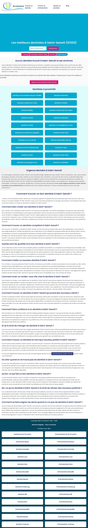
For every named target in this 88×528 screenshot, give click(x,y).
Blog (67, 6)
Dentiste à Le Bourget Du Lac (27, 162)
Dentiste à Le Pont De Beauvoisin (27, 148)
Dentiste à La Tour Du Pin (27, 140)
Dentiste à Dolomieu (61, 118)
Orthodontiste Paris (66, 464)
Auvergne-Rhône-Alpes (39, 54)
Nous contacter (50, 425)
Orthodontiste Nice (65, 502)
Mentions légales (38, 425)
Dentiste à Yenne (27, 125)
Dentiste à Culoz (27, 155)
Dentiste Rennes (22, 517)
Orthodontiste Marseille (65, 472)
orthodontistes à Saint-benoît (62, 354)
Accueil (25, 54)
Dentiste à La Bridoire (60, 162)
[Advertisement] (44, 28)
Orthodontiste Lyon (65, 457)
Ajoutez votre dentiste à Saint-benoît (44, 82)
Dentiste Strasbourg (22, 487)
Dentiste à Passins (60, 103)
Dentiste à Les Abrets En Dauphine (27, 133)
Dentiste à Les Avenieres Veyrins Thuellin (27, 95)
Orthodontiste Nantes (65, 479)
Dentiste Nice (22, 502)
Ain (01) (52, 54)
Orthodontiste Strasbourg (65, 487)
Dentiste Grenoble (22, 449)
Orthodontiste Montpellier (65, 509)
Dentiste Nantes (22, 479)
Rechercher (53, 48)
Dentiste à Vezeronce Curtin (27, 103)
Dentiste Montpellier (22, 509)
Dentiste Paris (22, 464)
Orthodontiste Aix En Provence (65, 434)
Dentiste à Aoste (27, 118)
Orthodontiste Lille (65, 494)
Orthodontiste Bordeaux (65, 442)
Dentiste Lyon (22, 457)
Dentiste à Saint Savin (61, 155)
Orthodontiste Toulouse (65, 524)
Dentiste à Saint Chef (60, 133)
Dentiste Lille (22, 494)
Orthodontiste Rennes (65, 517)
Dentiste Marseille (22, 472)
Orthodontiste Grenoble (65, 449)
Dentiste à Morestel (61, 95)
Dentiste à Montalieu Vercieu (61, 140)
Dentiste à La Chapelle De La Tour (61, 125)
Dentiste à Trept (61, 148)
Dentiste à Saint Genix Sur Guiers (60, 110)
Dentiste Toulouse (22, 524)
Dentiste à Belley (27, 110)
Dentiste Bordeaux (22, 442)
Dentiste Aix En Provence (22, 434)
